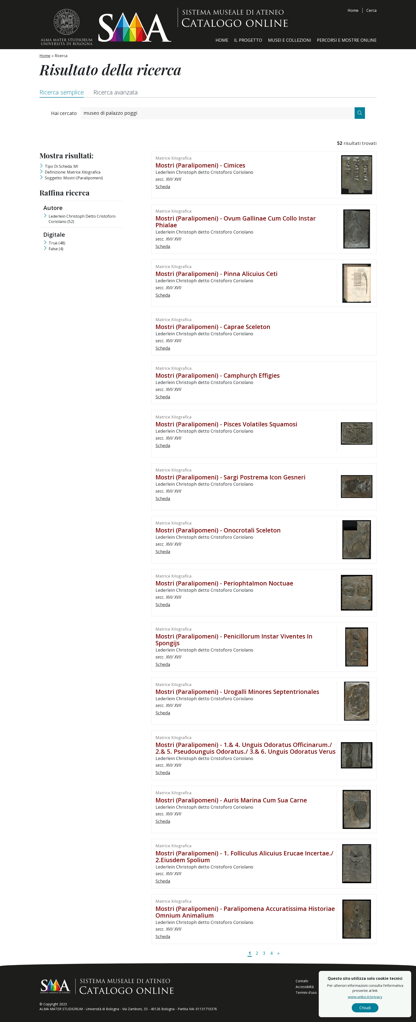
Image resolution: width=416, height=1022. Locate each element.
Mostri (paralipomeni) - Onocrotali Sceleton (218, 530)
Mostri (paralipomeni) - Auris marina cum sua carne (231, 800)
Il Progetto (248, 40)
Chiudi (365, 1007)
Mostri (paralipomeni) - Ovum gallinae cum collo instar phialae (236, 221)
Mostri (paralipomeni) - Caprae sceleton (213, 327)
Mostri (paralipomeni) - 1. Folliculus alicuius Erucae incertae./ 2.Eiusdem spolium (244, 856)
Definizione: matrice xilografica (72, 172)
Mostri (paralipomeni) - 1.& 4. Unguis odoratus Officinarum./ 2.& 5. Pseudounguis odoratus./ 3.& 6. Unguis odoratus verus (246, 747)
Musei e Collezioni (289, 40)
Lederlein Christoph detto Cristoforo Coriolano (82, 219)
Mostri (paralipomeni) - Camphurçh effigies (218, 375)
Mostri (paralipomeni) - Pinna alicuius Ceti (217, 273)
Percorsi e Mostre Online (347, 40)
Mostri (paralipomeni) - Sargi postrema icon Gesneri (231, 477)
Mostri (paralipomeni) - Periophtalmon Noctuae (224, 583)
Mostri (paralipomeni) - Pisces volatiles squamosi (226, 424)
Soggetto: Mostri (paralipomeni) (74, 178)
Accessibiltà (305, 986)
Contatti (302, 981)
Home (353, 10)
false (56, 248)
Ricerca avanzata (115, 92)
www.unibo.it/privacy (365, 996)
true (57, 243)
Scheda (163, 186)
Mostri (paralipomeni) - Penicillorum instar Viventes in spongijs (234, 639)
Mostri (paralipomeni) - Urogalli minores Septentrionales (237, 691)
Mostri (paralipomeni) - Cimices (200, 165)
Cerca (371, 10)
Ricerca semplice (61, 92)
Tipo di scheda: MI (61, 166)
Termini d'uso (306, 992)
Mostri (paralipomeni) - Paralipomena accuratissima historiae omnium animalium (245, 911)
